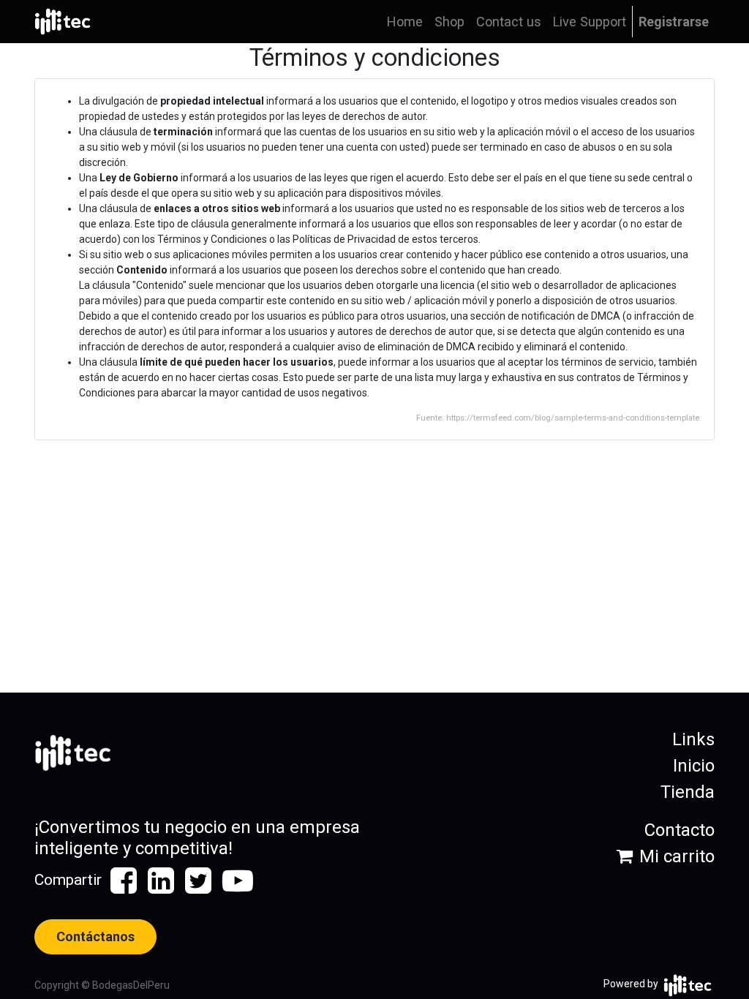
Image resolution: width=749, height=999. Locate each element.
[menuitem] (405, 21)
